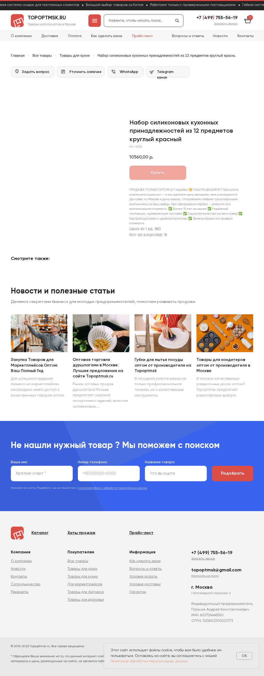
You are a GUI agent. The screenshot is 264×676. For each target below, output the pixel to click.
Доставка (50, 36)
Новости (220, 36)
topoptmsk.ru (47, 18)
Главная (18, 55)
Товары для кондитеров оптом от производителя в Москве (223, 365)
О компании (21, 36)
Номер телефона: (93, 462)
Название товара (160, 462)
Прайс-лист (142, 36)
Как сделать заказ (106, 36)
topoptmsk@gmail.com (216, 570)
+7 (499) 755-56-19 (212, 553)
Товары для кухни (75, 55)
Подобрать (232, 473)
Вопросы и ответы (188, 36)
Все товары (42, 55)
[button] (226, 23)
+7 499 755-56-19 (217, 17)
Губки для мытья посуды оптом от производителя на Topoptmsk (163, 365)
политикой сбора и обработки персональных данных (112, 488)
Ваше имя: (19, 462)
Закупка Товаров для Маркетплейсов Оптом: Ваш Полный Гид (34, 365)
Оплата (74, 36)
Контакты (245, 36)
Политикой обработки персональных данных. (149, 661)
